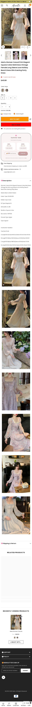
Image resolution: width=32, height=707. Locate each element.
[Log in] (25, 5)
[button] (26, 47)
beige (15, 637)
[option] (16, 28)
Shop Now (23, 153)
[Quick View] (21, 616)
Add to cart (14, 119)
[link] (16, 598)
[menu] (2, 5)
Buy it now (16, 125)
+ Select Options (16, 642)
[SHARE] (29, 119)
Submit (25, 670)
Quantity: (3, 103)
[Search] (7, 5)
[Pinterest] (3, 677)
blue (17, 637)
